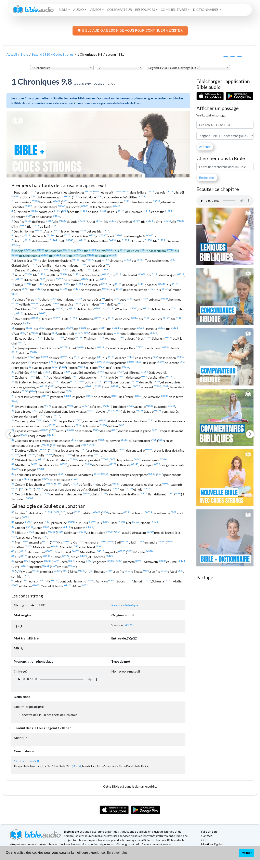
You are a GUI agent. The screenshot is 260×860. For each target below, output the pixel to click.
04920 (75, 376)
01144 (146, 210)
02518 (63, 274)
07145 (52, 361)
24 (12, 405)
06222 (56, 230)
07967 (60, 337)
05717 (25, 288)
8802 (65, 201)
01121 (83, 210)
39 (12, 541)
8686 (161, 439)
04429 (83, 556)
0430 (103, 279)
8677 (56, 512)
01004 (82, 264)
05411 (116, 206)
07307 (85, 405)
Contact (206, 835)
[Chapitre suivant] (250, 434)
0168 (182, 361)
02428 (34, 303)
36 (12, 521)
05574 (14, 244)
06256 (139, 410)
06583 (104, 283)
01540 (67, 196)
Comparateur (119, 9)
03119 (129, 488)
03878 (33, 352)
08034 (148, 512)
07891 (49, 483)
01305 (100, 381)
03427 (56, 201)
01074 (129, 580)
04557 (84, 444)
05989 (136, 220)
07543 (104, 459)
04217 (100, 347)
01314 (97, 454)
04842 (137, 459)
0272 (127, 201)
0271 (27, 560)
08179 (63, 347)
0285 (42, 279)
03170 (63, 288)
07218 (33, 264)
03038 (140, 327)
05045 (171, 405)
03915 (146, 488)
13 (12, 298)
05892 (156, 201)
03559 (151, 473)
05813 (109, 249)
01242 (50, 434)
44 (12, 580)
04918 (112, 240)
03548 (61, 206)
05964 (138, 560)
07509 (109, 570)
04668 (23, 434)
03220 (130, 405)
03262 (66, 235)
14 (12, 308)
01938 (148, 240)
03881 (84, 206)
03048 (64, 269)
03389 (34, 210)
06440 (100, 371)
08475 (109, 556)
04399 (55, 303)
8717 (76, 196)
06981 (63, 356)
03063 (34, 196)
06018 (167, 220)
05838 (28, 274)
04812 (180, 274)
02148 (31, 376)
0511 (54, 332)
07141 (130, 356)
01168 (121, 521)
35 (12, 512)
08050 (136, 386)
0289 (121, 337)
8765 (33, 391)
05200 (153, 332)
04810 (100, 551)
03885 (44, 430)
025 (63, 512)
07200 (157, 386)
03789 (117, 191)
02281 (40, 468)
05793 (99, 220)
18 (12, 347)
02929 (100, 337)
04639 (14, 468)
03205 (51, 531)
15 (12, 318)
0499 (67, 371)
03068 (125, 366)
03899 (45, 478)
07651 (130, 298)
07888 (38, 230)
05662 (28, 327)
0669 (29, 215)
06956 (104, 473)
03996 (81, 366)
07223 (35, 201)
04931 (67, 395)
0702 (70, 405)
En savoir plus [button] (117, 852)
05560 (14, 454)
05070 (154, 521)
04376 (128, 625)
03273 (76, 512)
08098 (59, 308)
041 (76, 546)
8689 (60, 531)
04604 (141, 196)
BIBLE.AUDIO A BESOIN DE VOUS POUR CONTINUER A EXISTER (132, 30)
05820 (162, 560)
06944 (148, 449)
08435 (75, 259)
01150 (81, 570)
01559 (73, 318)
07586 (124, 541)
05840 (133, 308)
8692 (52, 386)
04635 (74, 478)
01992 (98, 386)
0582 (173, 259)
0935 (111, 410)
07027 (105, 521)
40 (12, 551)
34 (12, 493)
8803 (125, 191)
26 (12, 420)
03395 (66, 249)
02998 (112, 254)
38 (12, 531)
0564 (14, 293)
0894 (99, 196)
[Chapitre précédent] (10, 434)
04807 (75, 551)
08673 (149, 235)
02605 (35, 585)
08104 (130, 361)
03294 (71, 560)
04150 (169, 376)
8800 (118, 410)
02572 (127, 259)
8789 (58, 483)
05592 (160, 361)
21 (12, 376)
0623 (26, 322)
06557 (49, 220)
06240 (81, 381)
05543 (69, 240)
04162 (71, 565)
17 (12, 337)
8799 (53, 430)
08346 (164, 298)
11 (12, 274)
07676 (25, 478)
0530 (69, 391)
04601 (25, 517)
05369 (135, 521)
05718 (27, 283)
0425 (80, 249)
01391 (48, 512)
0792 (98, 546)
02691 (117, 332)
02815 (97, 308)
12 (12, 283)
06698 (92, 521)
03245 (25, 391)
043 (99, 356)
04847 (42, 313)
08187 (168, 580)
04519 (56, 215)
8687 (160, 473)
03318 (45, 444)
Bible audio (71, 831)
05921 (74, 439)
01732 (114, 386)
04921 (151, 288)
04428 (169, 191)
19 (12, 356)
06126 (78, 337)
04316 (134, 318)
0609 (22, 332)
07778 (38, 337)
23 (12, 395)
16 (12, 327)
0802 (173, 512)
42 (12, 560)
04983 (97, 318)
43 (12, 570)
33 (12, 483)
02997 (27, 249)
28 (12, 439)
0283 (46, 526)
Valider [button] (246, 852)
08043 (82, 531)
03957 (51, 425)
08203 (44, 254)
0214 (78, 425)
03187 (88, 191)
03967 (118, 235)
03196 (31, 454)
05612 (150, 191)
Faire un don (209, 831)
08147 (73, 381)
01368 (14, 303)
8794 (52, 449)
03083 (28, 546)
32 (12, 473)
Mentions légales (212, 844)
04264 (165, 347)
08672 (90, 259)
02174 (181, 560)
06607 (122, 376)
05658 (28, 521)
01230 (34, 318)
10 (12, 269)
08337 (104, 235)
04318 (149, 551)
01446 (29, 526)
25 (12, 410)
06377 (65, 556)
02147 (166, 318)
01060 (83, 230)
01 (53, 264)
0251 (92, 235)
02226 (50, 235)
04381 (143, 249)
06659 (141, 274)
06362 (14, 488)
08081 (48, 454)
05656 (77, 303)
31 (12, 464)
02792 (56, 318)
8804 (65, 210)
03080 (87, 269)
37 (12, 526)
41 (12, 556)
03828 (68, 454)
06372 (33, 371)
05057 (59, 279)
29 (12, 449)
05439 (70, 430)
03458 (147, 580)
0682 (180, 570)
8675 (31, 488)
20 (12, 371)
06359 (39, 488)
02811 (174, 308)
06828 (149, 405)
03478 (32, 191)
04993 (34, 464)
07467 (77, 254)
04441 (141, 283)
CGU (204, 840)
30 (12, 459)
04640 (161, 283)
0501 (146, 570)
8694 (97, 191)
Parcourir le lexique (124, 605)
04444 (54, 546)
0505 (116, 298)
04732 (89, 526)
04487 (43, 449)
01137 (54, 225)
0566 (23, 225)
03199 (104, 269)
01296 (161, 327)
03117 (56, 415)
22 (12, 381)
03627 (101, 439)
